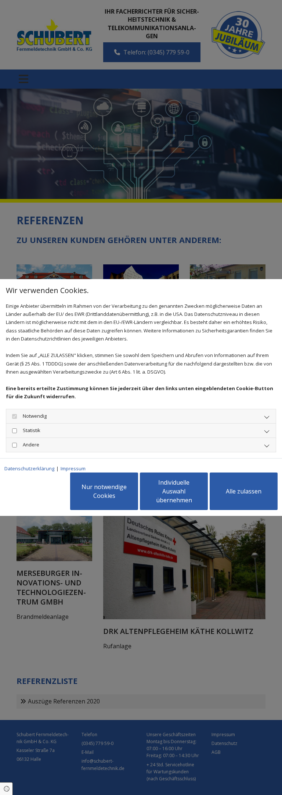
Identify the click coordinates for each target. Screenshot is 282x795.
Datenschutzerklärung (29, 468)
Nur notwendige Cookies (104, 491)
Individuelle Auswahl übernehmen (174, 491)
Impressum (73, 468)
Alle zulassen (243, 491)
